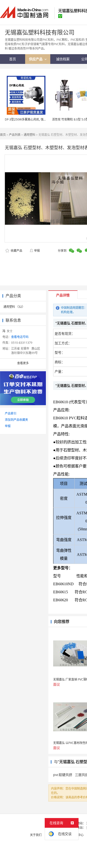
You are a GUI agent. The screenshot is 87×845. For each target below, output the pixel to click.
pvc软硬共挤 (62, 774)
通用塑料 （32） (14, 307)
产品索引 (10, 413)
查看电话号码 (20, 337)
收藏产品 (16, 251)
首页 (3, 135)
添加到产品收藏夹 (16, 420)
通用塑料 (29, 135)
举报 (37, 251)
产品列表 (15, 135)
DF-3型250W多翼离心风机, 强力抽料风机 (31, 119)
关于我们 (36, 835)
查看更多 (23, 363)
